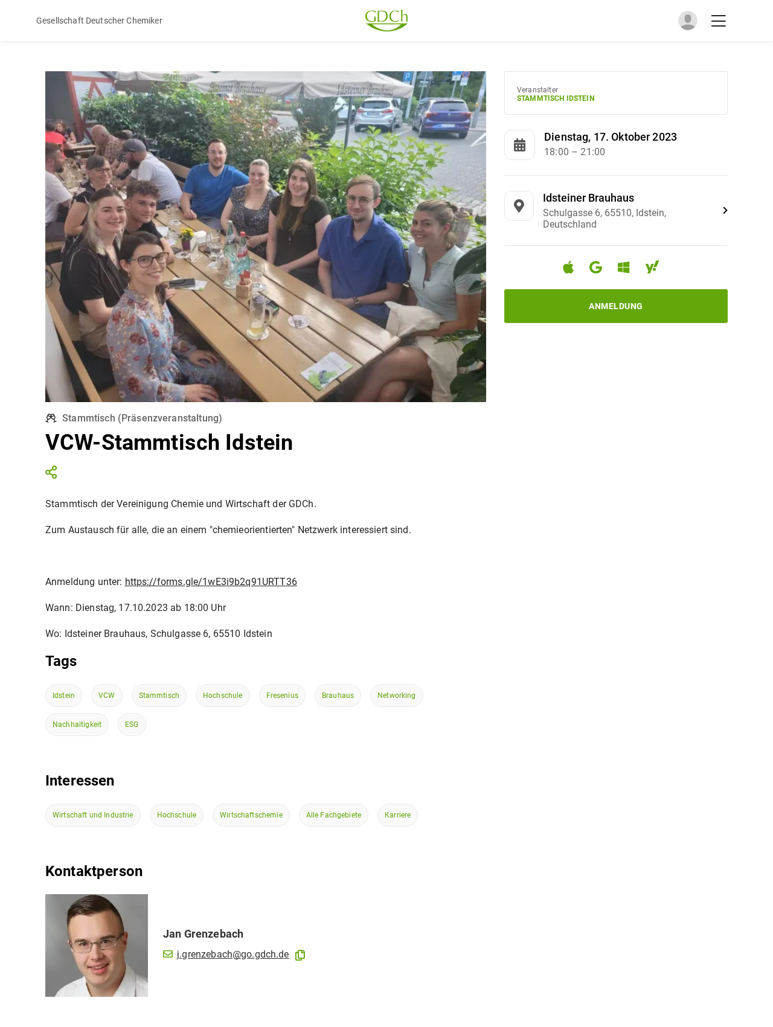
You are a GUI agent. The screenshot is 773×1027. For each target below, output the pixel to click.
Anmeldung (616, 306)
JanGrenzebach (203, 933)
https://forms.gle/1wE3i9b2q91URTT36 (211, 581)
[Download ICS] (573, 267)
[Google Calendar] (600, 269)
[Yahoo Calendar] (657, 269)
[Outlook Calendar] (628, 269)
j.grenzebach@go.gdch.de (233, 954)
